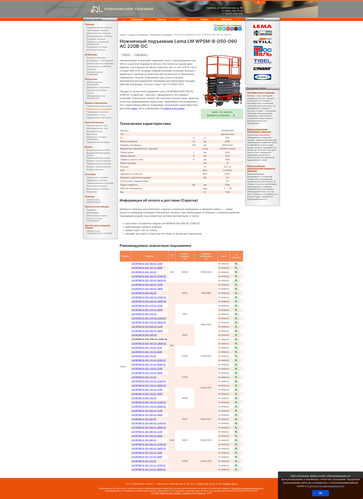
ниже (134, 108)
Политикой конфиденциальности (325, 486)
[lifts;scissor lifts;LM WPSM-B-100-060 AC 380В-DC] (236, 427)
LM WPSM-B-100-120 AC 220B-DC (149, 465)
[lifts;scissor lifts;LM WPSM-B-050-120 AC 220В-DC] (236, 381)
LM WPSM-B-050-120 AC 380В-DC (149, 385)
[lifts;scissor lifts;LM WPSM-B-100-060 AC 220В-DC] (236, 423)
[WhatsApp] (220, 28)
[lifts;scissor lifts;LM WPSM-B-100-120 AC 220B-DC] (236, 465)
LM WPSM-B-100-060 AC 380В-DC (149, 427)
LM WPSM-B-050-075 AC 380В (147, 310)
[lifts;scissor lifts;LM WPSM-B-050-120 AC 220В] (236, 368)
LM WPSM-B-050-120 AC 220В (147, 368)
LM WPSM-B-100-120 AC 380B (147, 457)
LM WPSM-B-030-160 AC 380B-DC (149, 280)
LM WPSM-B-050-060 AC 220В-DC (149, 297)
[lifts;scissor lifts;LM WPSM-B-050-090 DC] (236, 335)
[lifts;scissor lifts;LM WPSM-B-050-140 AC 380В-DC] (236, 406)
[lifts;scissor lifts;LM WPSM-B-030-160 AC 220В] (236, 263)
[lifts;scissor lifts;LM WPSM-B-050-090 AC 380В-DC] (236, 343)
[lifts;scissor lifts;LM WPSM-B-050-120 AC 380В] (236, 372)
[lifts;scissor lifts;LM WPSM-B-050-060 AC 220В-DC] (236, 297)
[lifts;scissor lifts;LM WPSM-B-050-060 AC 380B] (236, 288)
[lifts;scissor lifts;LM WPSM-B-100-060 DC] (236, 419)
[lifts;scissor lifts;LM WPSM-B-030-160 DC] (236, 272)
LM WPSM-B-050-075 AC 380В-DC (149, 322)
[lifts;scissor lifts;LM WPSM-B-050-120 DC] (236, 377)
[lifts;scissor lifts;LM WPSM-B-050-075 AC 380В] (236, 309)
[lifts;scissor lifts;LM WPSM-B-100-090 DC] (236, 440)
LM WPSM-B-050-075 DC (144, 314)
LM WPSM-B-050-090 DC (144, 335)
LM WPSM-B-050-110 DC (144, 356)
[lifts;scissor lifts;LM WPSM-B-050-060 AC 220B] (236, 284)
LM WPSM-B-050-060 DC (144, 293)
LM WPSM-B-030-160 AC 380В (147, 268)
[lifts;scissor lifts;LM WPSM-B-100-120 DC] (236, 461)
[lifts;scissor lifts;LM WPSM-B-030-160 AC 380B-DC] (236, 280)
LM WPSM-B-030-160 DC (144, 272)
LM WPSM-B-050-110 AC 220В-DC (149, 360)
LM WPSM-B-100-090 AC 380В (147, 436)
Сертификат (141, 54)
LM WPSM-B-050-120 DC (144, 377)
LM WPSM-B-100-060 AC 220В (147, 410)
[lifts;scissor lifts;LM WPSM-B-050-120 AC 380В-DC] (236, 385)
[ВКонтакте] (240, 28)
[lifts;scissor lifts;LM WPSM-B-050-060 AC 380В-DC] (236, 301)
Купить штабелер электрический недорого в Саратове (261, 168)
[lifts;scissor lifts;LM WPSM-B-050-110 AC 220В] (236, 347)
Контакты (227, 19)
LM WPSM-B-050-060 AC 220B (147, 284)
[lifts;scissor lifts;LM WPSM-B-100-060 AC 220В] (236, 410)
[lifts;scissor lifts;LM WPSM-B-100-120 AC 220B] (236, 452)
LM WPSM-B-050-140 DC (144, 398)
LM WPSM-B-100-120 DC (144, 461)
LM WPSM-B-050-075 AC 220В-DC (149, 318)
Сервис (204, 19)
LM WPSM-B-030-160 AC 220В (147, 263)
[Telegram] (216, 28)
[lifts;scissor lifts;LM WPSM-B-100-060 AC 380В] (236, 414)
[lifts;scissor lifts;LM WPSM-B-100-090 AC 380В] (236, 435)
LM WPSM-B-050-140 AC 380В (147, 394)
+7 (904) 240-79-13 (205, 484)
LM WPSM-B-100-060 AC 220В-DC (149, 423)
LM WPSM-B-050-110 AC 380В (147, 352)
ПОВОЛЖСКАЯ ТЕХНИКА (128, 9)
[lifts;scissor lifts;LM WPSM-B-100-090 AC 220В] (236, 431)
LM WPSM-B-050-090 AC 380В (147, 331)
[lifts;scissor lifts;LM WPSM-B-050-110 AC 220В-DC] (236, 360)
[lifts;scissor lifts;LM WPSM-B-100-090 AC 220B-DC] (236, 444)
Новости (161, 19)
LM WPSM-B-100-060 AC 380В (147, 415)
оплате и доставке (173, 108)
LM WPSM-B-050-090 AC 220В (147, 326)
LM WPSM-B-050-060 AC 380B (147, 289)
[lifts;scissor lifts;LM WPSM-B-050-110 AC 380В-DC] (236, 364)
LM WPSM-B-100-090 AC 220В (147, 431)
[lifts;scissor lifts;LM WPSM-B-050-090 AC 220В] (236, 326)
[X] (236, 28)
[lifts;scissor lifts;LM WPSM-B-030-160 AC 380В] (236, 267)
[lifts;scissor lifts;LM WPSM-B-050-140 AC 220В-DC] (236, 402)
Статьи (183, 19)
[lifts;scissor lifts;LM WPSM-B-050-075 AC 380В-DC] (236, 322)
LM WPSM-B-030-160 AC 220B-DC (149, 276)
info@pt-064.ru (230, 484)
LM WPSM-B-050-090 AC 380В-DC (149, 343)
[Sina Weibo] (228, 28)
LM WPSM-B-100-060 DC (144, 419)
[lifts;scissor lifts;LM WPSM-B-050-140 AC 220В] (236, 389)
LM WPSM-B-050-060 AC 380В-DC (149, 301)
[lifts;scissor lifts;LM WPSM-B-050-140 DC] (236, 398)
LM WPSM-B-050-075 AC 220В (147, 305)
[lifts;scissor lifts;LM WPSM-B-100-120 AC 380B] (236, 456)
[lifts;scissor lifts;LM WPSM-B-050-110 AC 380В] (236, 351)
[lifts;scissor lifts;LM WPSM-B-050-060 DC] (236, 293)
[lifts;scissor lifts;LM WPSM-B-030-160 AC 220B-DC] (236, 276)
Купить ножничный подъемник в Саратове (259, 130)
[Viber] (232, 28)
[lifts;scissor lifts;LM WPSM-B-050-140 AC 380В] (236, 393)
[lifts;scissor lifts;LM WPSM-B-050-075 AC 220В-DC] (236, 318)
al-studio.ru (200, 493)
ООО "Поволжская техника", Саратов (172, 493)
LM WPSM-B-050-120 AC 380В (147, 373)
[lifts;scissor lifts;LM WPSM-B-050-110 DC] (236, 356)
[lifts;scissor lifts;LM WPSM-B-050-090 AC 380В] (236, 330)
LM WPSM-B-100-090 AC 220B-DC (149, 444)
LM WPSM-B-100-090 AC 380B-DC (149, 448)
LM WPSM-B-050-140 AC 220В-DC (149, 402)
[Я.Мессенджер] (224, 28)
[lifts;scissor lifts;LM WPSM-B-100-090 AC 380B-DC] (236, 448)
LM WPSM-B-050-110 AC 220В (147, 347)
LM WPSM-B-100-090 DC (144, 440)
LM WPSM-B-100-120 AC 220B (147, 452)
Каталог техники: (93, 19)
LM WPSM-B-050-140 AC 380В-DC (149, 406)
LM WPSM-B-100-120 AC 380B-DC (149, 469)
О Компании (137, 19)
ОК (320, 493)
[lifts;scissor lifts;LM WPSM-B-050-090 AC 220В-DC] (234, 115)
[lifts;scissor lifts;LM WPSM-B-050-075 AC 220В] (236, 305)
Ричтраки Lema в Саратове (261, 92)
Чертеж (126, 54)
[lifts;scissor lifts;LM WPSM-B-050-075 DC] (236, 314)
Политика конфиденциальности (247, 488)
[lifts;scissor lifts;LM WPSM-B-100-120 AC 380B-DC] (236, 469)
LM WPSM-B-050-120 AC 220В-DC (149, 381)
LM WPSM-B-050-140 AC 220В (147, 389)
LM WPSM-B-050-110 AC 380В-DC (149, 364)
